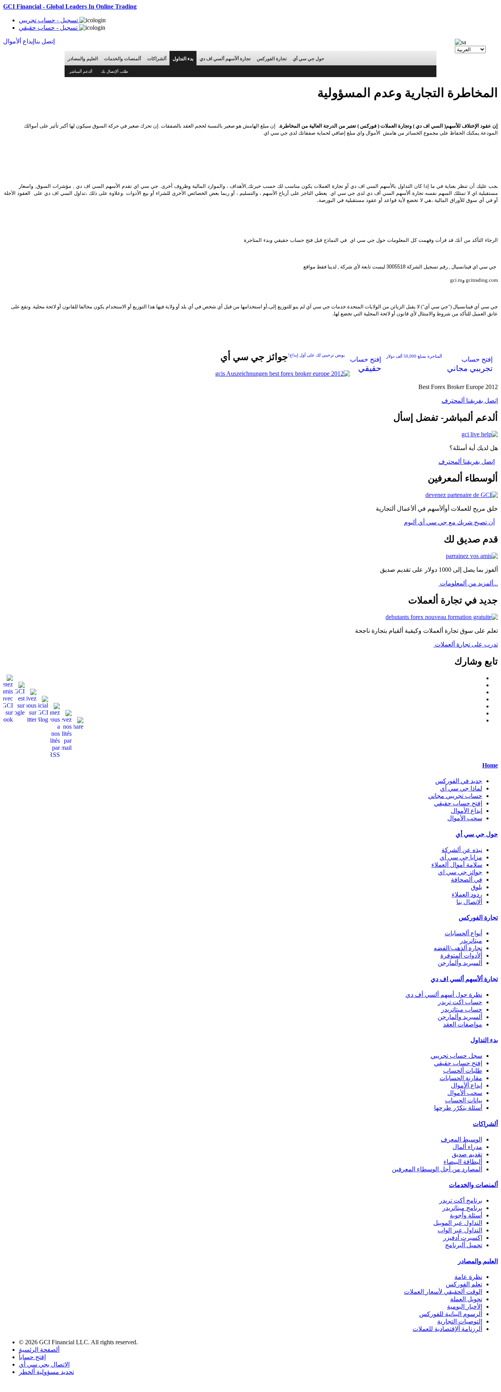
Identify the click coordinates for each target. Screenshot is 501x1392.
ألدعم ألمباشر (80, 71)
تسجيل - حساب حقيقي (49, 27)
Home (490, 765)
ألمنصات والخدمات (122, 58)
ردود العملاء (467, 894)
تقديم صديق (467, 1154)
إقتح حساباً (32, 1357)
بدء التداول (183, 58)
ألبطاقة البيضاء (462, 1161)
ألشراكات (156, 58)
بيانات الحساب (463, 1100)
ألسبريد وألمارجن (460, 963)
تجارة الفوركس (272, 58)
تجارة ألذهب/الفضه (458, 948)
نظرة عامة (468, 1276)
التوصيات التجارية (459, 1321)
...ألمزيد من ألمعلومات (468, 583)
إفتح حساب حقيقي (458, 803)
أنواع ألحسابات (463, 933)
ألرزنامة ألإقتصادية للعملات (447, 1328)
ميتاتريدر (471, 940)
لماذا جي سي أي (461, 788)
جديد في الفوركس (458, 781)
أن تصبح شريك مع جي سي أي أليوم (449, 522)
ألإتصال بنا (469, 902)
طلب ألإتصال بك (114, 71)
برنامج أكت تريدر (460, 1200)
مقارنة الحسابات (461, 1078)
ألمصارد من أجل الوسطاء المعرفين (437, 1169)
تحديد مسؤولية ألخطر (46, 1372)
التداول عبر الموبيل (457, 1222)
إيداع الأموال (466, 810)
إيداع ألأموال (466, 1085)
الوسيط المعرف (461, 1139)
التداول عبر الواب (460, 1230)
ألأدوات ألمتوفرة (461, 955)
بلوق (476, 887)
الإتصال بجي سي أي (44, 1364)
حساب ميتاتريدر (461, 1009)
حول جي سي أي (308, 58)
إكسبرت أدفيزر (462, 1237)
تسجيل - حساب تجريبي (49, 20)
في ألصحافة (466, 879)
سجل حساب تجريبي (456, 1055)
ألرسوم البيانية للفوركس (450, 1314)
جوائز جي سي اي (460, 872)
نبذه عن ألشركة (462, 849)
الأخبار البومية (464, 1306)
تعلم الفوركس (464, 1284)
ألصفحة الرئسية (39, 1349)
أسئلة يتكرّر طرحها (458, 1107)
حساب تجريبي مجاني (455, 795)
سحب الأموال (464, 818)
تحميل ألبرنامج (463, 1245)
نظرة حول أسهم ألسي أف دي (443, 994)
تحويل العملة (466, 1299)
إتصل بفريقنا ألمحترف (470, 400)
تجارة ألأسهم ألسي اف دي (225, 58)
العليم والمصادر (83, 58)
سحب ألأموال (464, 1092)
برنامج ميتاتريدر (462, 1208)
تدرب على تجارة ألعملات (465, 644)
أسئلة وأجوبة (466, 1215)
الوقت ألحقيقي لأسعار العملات (443, 1291)
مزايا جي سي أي (461, 857)
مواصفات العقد (462, 1024)
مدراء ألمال (467, 1146)
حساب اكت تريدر (460, 1002)
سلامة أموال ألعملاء (456, 864)
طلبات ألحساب (462, 1070)
